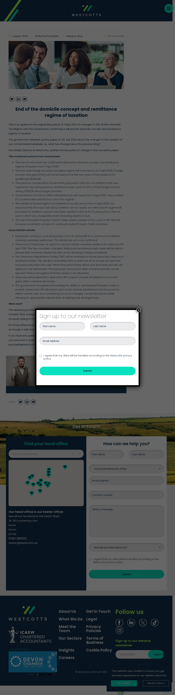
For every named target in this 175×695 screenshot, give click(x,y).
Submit (87, 371)
